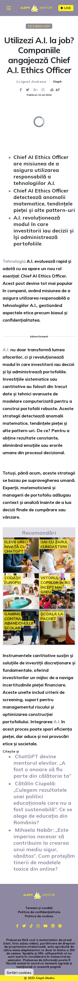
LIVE (67, 8)
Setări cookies (19, 972)
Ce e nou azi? (39, 26)
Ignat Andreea (33, 81)
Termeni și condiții (39, 907)
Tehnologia (14, 261)
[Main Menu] (9, 8)
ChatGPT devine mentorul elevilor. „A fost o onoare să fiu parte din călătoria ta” (42, 766)
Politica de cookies (39, 916)
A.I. (6, 349)
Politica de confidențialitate (39, 912)
